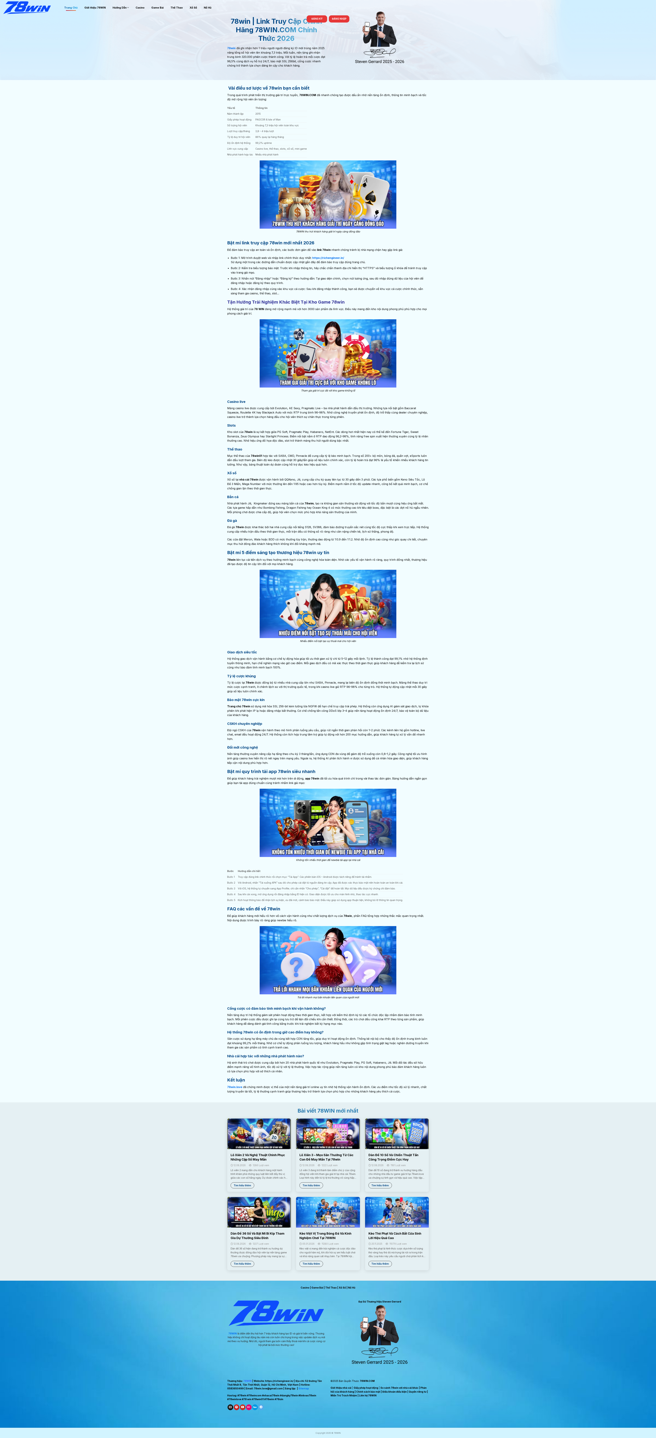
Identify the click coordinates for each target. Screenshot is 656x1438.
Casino (140, 7)
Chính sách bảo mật (368, 1391)
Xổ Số (193, 7)
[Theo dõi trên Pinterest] (236, 1407)
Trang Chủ (71, 7)
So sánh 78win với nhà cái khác (399, 1387)
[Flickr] (249, 1407)
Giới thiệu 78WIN (95, 7)
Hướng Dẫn (120, 7)
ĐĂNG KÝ (317, 18)
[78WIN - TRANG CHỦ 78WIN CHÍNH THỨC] (31, 7)
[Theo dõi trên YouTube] (242, 1407)
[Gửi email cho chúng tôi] (230, 1407)
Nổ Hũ (207, 7)
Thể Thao (176, 7)
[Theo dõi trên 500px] (255, 1407)
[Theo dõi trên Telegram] (261, 1407)
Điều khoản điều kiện (394, 1391)
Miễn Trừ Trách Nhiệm (344, 1395)
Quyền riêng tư (417, 1391)
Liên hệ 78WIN (368, 1395)
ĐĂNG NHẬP (339, 18)
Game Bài (157, 7)
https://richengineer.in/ (279, 1380)
